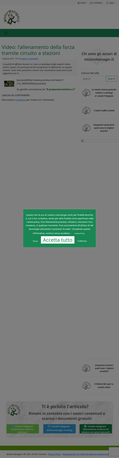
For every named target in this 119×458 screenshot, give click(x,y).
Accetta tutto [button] (57, 239)
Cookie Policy (79, 233)
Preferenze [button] (82, 241)
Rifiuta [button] (35, 241)
